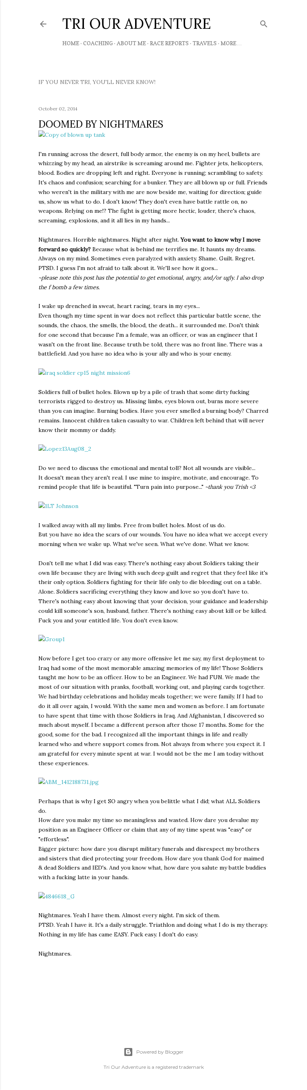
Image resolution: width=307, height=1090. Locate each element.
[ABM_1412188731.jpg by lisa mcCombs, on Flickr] (68, 782)
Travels (205, 43)
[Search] (264, 22)
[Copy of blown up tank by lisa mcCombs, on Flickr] (71, 134)
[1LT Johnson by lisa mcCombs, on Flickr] (58, 506)
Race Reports (169, 43)
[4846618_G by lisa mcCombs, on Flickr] (56, 896)
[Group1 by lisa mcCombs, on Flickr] (51, 639)
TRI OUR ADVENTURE (136, 23)
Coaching (98, 43)
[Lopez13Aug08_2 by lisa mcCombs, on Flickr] (64, 448)
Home (70, 43)
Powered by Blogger (159, 1052)
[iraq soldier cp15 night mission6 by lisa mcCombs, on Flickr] (84, 372)
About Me (131, 43)
